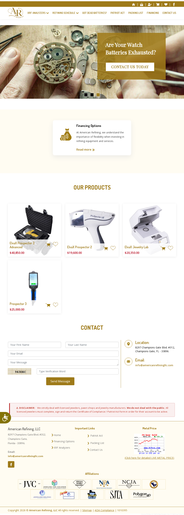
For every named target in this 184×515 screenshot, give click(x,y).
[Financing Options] (66, 134)
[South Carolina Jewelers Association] (154, 484)
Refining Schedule (63, 13)
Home (57, 435)
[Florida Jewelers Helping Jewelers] (67, 494)
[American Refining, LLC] (16, 13)
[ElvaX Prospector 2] (92, 230)
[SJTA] (117, 494)
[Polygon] (142, 494)
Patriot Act (118, 13)
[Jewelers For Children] (55, 484)
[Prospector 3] (34, 286)
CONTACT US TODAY (130, 66)
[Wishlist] (166, 4)
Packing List (135, 13)
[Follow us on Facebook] (11, 464)
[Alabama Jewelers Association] (80, 484)
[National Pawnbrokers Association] (104, 484)
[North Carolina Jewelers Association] (129, 484)
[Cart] (158, 4)
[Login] (141, 4)
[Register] (149, 4)
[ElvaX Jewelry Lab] (149, 230)
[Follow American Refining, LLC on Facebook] (174, 4)
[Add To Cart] (48, 245)
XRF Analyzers (36, 13)
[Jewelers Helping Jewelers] (42, 494)
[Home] (133, 4)
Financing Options (64, 441)
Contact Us (169, 13)
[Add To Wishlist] (55, 244)
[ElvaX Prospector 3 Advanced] (34, 230)
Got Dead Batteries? (94, 13)
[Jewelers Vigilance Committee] (30, 484)
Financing (153, 13)
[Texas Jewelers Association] (92, 494)
